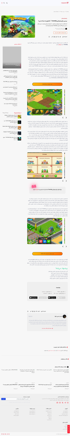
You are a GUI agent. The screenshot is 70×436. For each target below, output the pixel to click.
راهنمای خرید (65, 412)
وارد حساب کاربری (51, 350)
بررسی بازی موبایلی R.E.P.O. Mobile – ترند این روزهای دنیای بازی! (10, 121)
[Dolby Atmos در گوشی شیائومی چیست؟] (9, 375)
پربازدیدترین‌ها (17, 112)
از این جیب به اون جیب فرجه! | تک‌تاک (45, 384)
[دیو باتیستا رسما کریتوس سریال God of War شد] (19, 83)
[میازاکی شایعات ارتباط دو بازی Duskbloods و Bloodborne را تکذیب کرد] (19, 72)
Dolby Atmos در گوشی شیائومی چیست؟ (10, 384)
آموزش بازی (65, 411)
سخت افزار (49, 415)
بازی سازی (49, 412)
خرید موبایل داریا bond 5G (47, 84)
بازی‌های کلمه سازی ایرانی (63, 415)
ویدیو (51, 382)
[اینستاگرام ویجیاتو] (68, 403)
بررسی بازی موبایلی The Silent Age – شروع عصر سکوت (10, 138)
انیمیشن (65, 426)
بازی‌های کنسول (31, 412)
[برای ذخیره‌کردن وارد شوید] (49, 36)
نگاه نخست (49, 419)
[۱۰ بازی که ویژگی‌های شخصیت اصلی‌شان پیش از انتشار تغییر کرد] (12, 57)
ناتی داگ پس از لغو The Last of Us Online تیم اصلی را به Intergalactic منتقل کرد (10, 93)
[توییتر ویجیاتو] (62, 403)
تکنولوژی (67, 382)
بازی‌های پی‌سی (31, 411)
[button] (7, 3)
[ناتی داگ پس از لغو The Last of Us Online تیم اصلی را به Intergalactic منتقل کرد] (19, 94)
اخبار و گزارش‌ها (48, 411)
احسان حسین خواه (57, 28)
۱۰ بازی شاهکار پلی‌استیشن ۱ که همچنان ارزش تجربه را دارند (10, 88)
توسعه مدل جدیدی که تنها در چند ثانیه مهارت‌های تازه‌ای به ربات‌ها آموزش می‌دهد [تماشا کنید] (61, 385)
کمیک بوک (16, 414)
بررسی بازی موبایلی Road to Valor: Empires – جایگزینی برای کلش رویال (10, 127)
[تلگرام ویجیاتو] (65, 403)
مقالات (50, 418)
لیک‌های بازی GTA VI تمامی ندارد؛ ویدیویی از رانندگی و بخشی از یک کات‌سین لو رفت (10, 99)
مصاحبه (49, 416)
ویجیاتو (67, 11)
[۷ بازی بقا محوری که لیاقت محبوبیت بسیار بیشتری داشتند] (19, 105)
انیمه (66, 424)
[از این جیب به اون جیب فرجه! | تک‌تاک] (43, 375)
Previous (62, 118)
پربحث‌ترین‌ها (5, 112)
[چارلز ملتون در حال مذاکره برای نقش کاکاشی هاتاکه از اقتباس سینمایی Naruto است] (19, 77)
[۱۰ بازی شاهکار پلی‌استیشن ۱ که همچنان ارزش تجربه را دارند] (19, 88)
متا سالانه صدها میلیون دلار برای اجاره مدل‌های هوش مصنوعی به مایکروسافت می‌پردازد (26, 385)
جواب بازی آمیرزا (64, 414)
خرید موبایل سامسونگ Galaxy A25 (47, 253)
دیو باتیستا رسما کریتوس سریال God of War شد (10, 82)
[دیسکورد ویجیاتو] (57, 403)
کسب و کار (33, 382)
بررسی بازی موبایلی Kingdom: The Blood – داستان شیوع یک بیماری (10, 132)
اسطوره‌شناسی (16, 411)
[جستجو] (4, 3)
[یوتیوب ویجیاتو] (60, 403)
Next (66, 118)
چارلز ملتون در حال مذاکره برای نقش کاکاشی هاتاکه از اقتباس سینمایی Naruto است (10, 77)
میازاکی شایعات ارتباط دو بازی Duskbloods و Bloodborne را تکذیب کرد (10, 71)
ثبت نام (58, 350)
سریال (66, 427)
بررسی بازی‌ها (62, 11)
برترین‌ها (49, 414)
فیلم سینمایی (65, 429)
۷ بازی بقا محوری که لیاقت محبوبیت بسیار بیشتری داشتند (10, 104)
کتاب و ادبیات (16, 412)
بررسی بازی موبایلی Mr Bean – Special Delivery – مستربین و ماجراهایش (11, 116)
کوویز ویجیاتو (16, 415)
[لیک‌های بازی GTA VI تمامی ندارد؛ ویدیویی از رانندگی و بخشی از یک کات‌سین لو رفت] (19, 99)
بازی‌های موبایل (56, 11)
